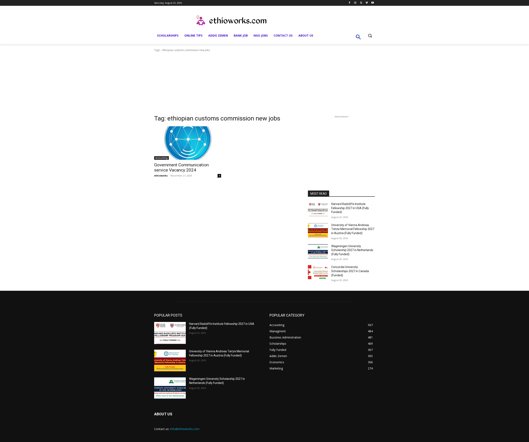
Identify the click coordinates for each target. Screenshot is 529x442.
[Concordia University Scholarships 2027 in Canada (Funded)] (318, 272)
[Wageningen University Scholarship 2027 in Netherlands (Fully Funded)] (318, 251)
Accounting (161, 157)
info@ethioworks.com (184, 429)
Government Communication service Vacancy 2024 (181, 167)
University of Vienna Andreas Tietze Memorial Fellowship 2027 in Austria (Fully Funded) (352, 229)
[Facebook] (349, 3)
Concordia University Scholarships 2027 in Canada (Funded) (350, 271)
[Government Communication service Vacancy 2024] (187, 143)
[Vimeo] (366, 3)
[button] (370, 36)
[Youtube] (372, 3)
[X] (361, 3)
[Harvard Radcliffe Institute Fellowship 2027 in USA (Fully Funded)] (318, 209)
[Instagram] (355, 3)
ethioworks (161, 175)
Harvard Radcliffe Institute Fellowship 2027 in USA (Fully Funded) (350, 208)
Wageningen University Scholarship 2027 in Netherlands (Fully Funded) (352, 250)
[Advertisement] (264, 83)
